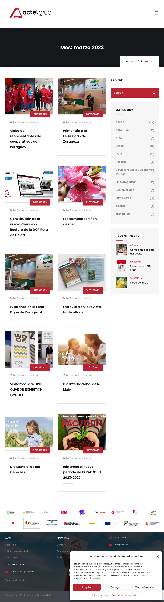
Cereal (120, 146)
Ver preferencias (145, 587)
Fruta (119, 154)
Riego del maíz (139, 282)
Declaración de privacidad (125, 595)
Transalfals (123, 214)
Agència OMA (44, 595)
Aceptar (87, 587)
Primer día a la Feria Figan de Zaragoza (75, 136)
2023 (139, 61)
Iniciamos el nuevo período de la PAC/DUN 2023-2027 (82, 472)
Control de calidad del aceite (142, 251)
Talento (121, 206)
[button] (157, 556)
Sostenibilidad (125, 190)
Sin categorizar (126, 182)
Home (129, 61)
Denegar (116, 587)
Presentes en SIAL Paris (141, 268)
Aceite (120, 122)
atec (119, 138)
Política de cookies (101, 595)
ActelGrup (122, 130)
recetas (121, 162)
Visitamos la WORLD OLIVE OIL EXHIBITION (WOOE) (26, 389)
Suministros (123, 198)
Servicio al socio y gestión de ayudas (135, 172)
